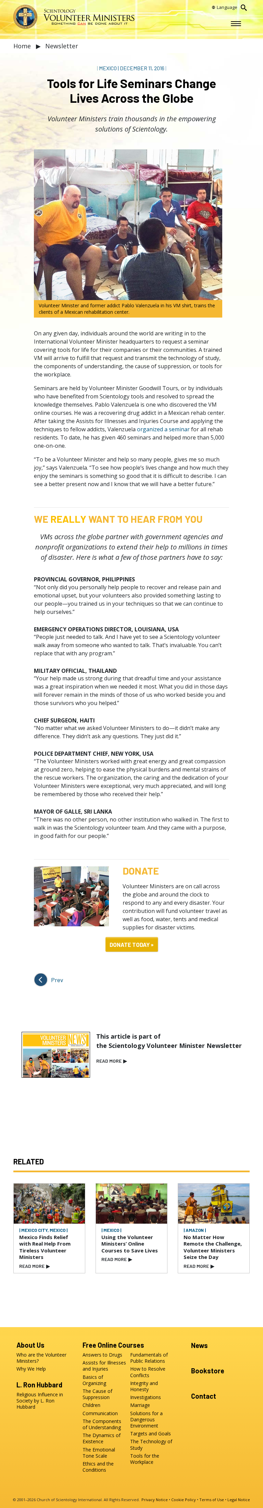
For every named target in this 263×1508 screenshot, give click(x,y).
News (199, 1345)
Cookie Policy (183, 1499)
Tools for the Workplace (144, 1459)
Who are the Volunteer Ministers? (41, 1358)
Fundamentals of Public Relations (149, 1358)
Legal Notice (238, 1499)
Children (91, 1405)
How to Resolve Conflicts (147, 1372)
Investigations (145, 1397)
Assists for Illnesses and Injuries (104, 1366)
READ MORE (111, 1061)
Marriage (140, 1405)
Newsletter (61, 46)
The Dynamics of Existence (102, 1438)
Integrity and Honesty (144, 1386)
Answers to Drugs (102, 1355)
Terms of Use (211, 1499)
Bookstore (207, 1371)
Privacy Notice (154, 1499)
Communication (100, 1413)
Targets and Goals (150, 1434)
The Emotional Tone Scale (99, 1453)
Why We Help (31, 1369)
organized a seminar (163, 429)
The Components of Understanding (102, 1424)
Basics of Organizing (94, 1380)
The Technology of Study (151, 1444)
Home (23, 46)
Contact (203, 1396)
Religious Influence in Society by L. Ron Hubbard (39, 1401)
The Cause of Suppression (97, 1394)
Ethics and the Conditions (98, 1467)
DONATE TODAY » (132, 944)
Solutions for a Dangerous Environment (146, 1419)
